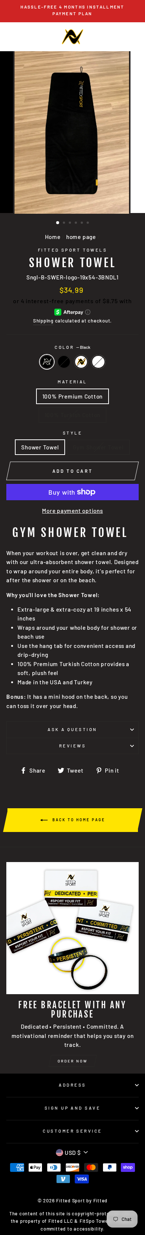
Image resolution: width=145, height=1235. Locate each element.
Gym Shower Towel (98, 447)
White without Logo (98, 362)
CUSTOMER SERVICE (72, 1130)
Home (53, 236)
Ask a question (72, 729)
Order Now (73, 1061)
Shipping (43, 321)
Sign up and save (72, 1107)
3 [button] (70, 223)
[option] (72, 10)
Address (72, 1084)
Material (72, 381)
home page (81, 236)
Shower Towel (40, 447)
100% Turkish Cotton (73, 415)
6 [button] (88, 223)
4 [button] (76, 223)
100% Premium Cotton (72, 396)
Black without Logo (64, 362)
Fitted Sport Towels (72, 250)
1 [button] (58, 223)
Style (72, 432)
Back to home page (78, 820)
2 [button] (65, 223)
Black (47, 362)
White (81, 362)
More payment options (72, 510)
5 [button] (82, 223)
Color (72, 347)
